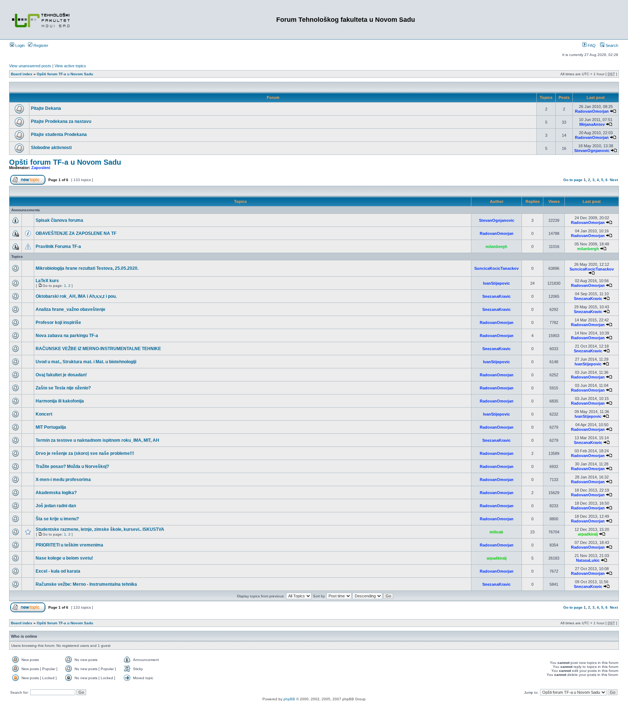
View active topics (70, 66)
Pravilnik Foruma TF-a (58, 246)
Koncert (44, 414)
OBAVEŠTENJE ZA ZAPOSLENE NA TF (76, 233)
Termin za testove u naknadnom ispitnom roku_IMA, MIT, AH (97, 440)
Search (611, 45)
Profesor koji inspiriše (58, 322)
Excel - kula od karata (58, 571)
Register (40, 45)
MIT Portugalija (51, 427)
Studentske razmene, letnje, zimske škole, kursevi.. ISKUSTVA (100, 529)
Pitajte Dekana (46, 108)
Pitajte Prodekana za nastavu (61, 121)
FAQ (591, 45)
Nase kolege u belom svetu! (64, 558)
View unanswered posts (30, 66)
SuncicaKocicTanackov (496, 268)
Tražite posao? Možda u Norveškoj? (72, 466)
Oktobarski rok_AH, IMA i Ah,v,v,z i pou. (76, 296)
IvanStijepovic (496, 283)
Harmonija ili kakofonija (60, 401)
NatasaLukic (588, 560)
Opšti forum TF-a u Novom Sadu (65, 74)
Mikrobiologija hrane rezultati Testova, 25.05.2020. (87, 268)
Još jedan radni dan (56, 505)
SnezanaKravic (496, 296)
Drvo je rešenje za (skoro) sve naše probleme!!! (85, 453)
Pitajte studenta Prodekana (59, 134)
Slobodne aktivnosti (51, 147)
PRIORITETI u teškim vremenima (69, 545)
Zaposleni (40, 167)
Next (614, 180)
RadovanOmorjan (592, 111)
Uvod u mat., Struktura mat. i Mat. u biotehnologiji (86, 361)
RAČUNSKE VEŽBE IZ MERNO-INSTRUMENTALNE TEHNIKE (98, 348)
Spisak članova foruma (59, 220)
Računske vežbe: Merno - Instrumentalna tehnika (86, 584)
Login (19, 45)
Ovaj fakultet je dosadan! (61, 374)
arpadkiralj (588, 534)
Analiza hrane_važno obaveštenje (70, 309)
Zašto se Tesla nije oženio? (63, 387)
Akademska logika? (56, 492)
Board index (21, 74)
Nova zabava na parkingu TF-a (67, 335)
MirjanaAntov (592, 124)
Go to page (573, 180)
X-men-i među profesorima (63, 479)
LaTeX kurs (47, 280)
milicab (496, 532)
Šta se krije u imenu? (57, 518)
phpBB (289, 699)
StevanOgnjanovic (591, 150)
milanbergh (496, 246)
